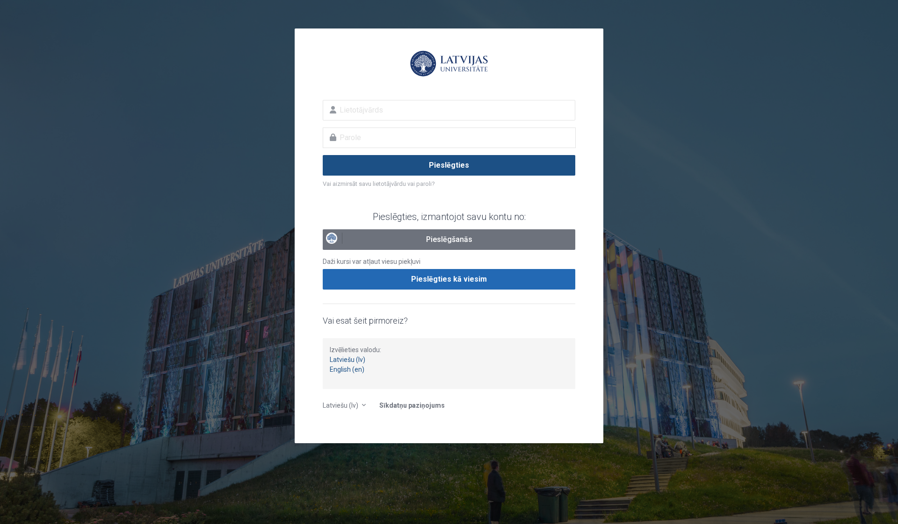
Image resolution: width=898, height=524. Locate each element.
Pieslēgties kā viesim (449, 279)
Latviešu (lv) (347, 359)
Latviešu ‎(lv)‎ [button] (341, 405)
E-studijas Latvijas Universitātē (449, 64)
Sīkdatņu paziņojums (412, 405)
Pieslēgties (449, 165)
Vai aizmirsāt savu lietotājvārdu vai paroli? (379, 183)
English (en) (347, 369)
